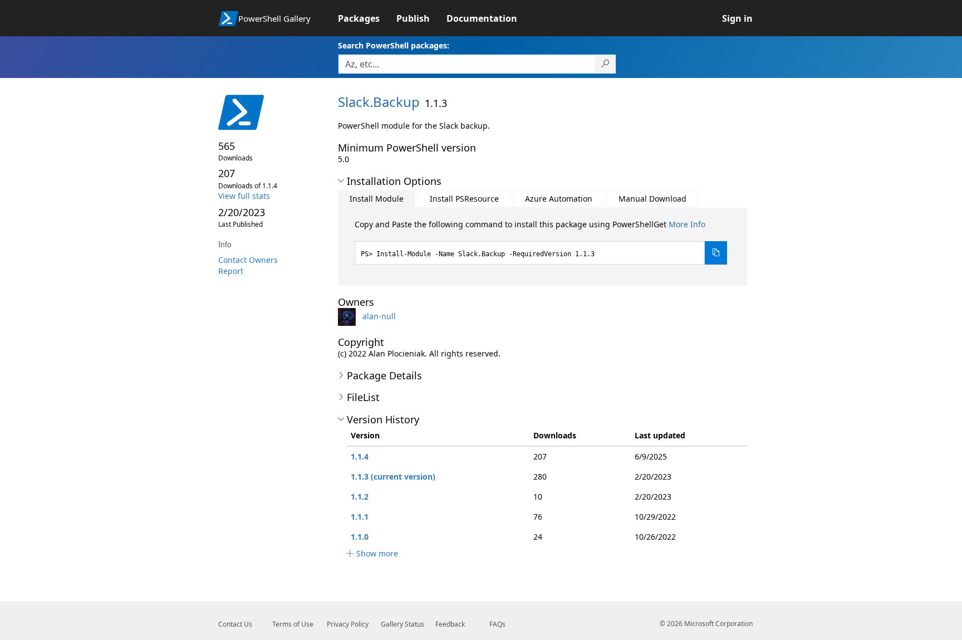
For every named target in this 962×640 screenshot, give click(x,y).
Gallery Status (402, 624)
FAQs (497, 624)
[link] (367, 18)
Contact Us (235, 624)
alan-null (379, 316)
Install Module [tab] (377, 198)
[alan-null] (349, 316)
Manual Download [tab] (652, 198)
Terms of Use (292, 624)
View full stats (244, 195)
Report (230, 271)
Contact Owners (248, 260)
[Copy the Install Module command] (716, 253)
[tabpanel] (541, 242)
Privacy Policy (348, 624)
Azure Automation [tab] (558, 198)
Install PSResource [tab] (464, 198)
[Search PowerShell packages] (605, 64)
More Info (687, 224)
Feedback (450, 624)
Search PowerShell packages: (393, 45)
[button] (341, 181)
